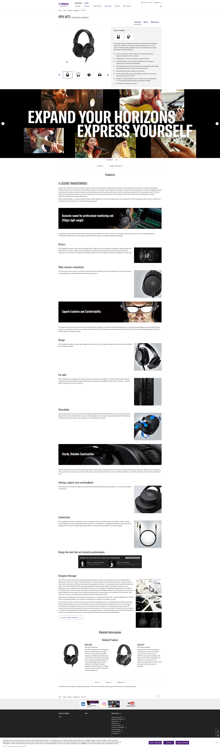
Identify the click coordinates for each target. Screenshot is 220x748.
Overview (137, 22)
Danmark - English (148, 2)
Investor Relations (115, 731)
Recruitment (114, 723)
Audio (87, 3)
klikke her (84, 743)
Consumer (156, 2)
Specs (146, 22)
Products (77, 6)
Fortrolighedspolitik (13, 746)
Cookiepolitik (22, 746)
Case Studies (97, 6)
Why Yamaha (127, 6)
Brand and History (115, 729)
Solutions (87, 6)
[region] (110, 743)
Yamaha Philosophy (116, 725)
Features (99, 166)
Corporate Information (116, 717)
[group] (68, 74)
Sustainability (114, 733)
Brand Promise (115, 721)
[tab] (104, 160)
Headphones (76, 10)
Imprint (5, 746)
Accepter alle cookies (182, 742)
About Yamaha (115, 713)
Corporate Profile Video (117, 719)
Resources (108, 6)
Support (117, 6)
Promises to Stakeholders (117, 727)
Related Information (115, 166)
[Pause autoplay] (116, 160)
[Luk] (217, 742)
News (86, 713)
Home (59, 10)
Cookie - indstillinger (155, 742)
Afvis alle (168, 742)
